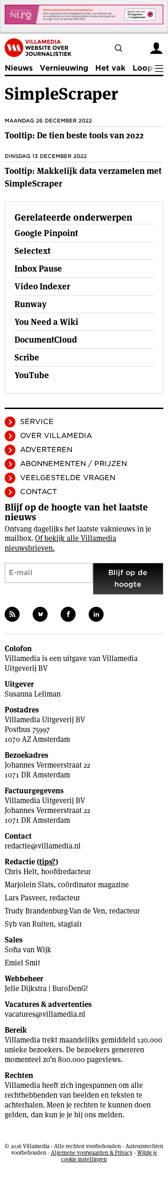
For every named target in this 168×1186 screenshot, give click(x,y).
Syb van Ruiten (29, 924)
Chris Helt (21, 872)
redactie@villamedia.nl (43, 846)
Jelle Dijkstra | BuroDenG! (46, 988)
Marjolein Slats (29, 885)
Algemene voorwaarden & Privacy (92, 1152)
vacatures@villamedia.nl (45, 1014)
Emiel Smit (22, 963)
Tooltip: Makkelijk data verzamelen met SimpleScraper (83, 177)
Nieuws (19, 68)
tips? (47, 862)
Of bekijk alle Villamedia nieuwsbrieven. (60, 543)
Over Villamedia (56, 435)
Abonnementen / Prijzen (73, 464)
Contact (38, 492)
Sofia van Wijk (28, 950)
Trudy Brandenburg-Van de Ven (55, 911)
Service (37, 421)
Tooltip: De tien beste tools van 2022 (74, 135)
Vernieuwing (64, 68)
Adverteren (46, 450)
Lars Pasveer (25, 898)
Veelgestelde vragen (67, 478)
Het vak (110, 68)
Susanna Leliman (33, 694)
